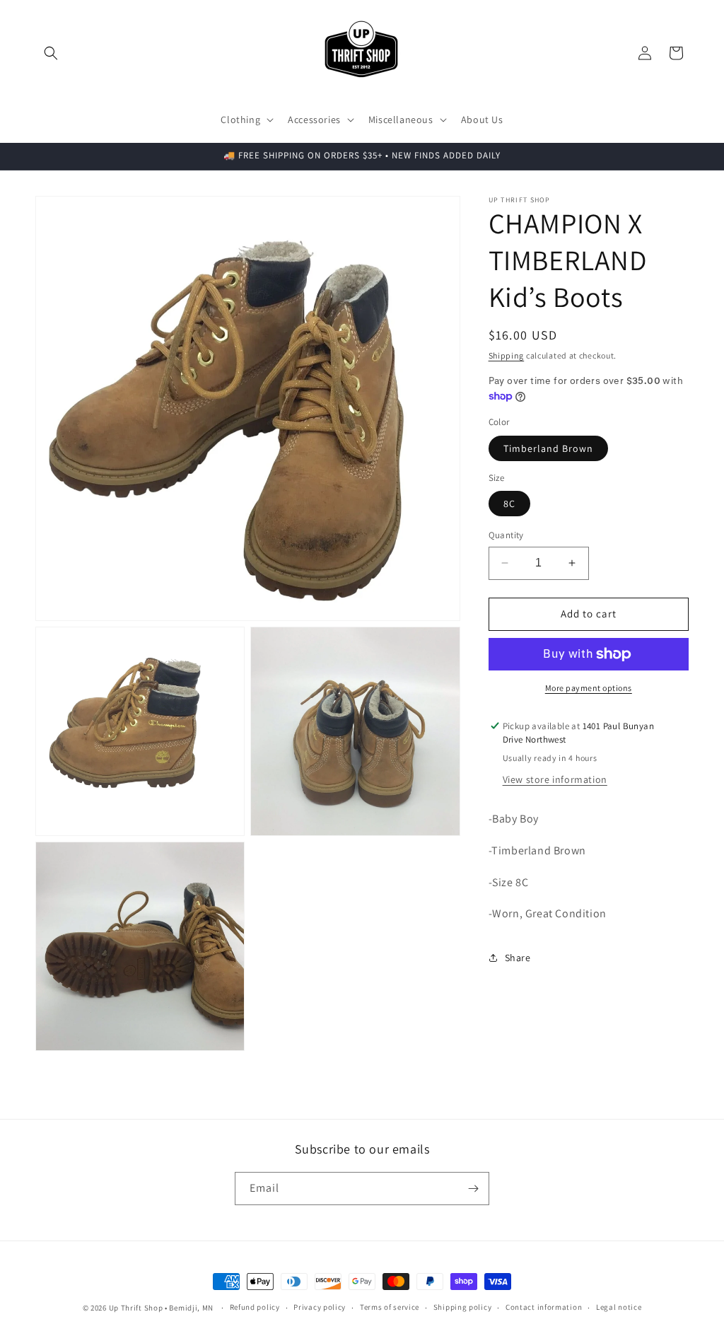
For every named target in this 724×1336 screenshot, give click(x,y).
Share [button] (518, 957)
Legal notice (618, 1307)
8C (509, 503)
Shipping (507, 355)
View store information (555, 779)
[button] (50, 53)
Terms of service (389, 1307)
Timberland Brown (548, 448)
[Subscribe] (473, 1188)
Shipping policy (462, 1307)
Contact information (544, 1307)
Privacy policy (319, 1307)
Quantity (506, 535)
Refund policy (255, 1307)
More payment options (588, 687)
